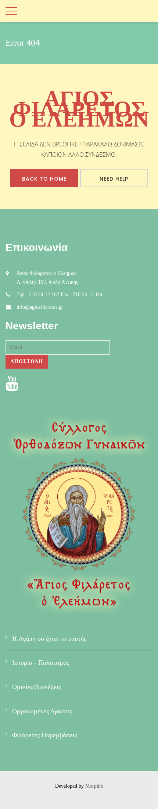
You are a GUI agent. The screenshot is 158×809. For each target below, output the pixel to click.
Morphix (94, 786)
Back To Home (44, 178)
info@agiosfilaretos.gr (40, 307)
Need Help (114, 178)
